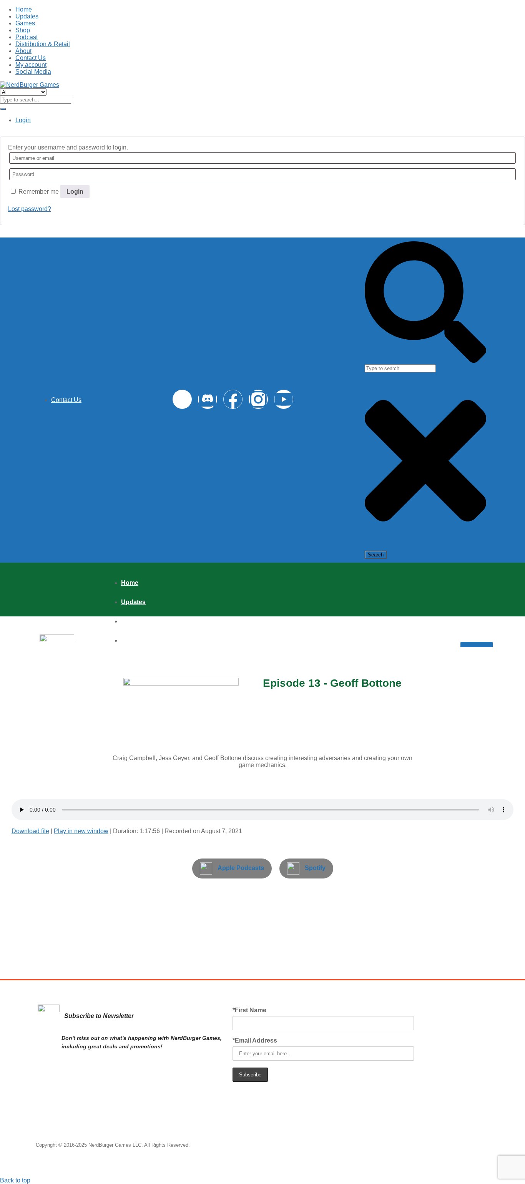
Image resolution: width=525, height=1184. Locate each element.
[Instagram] (258, 399)
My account (31, 64)
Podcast (26, 37)
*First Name (249, 1010)
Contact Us (30, 58)
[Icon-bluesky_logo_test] (182, 399)
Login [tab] (23, 120)
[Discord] (207, 399)
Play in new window (81, 831)
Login (74, 191)
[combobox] (400, 368)
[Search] (425, 360)
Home (23, 9)
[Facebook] (233, 399)
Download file (30, 831)
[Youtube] (283, 399)
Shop (22, 30)
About (23, 51)
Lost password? (29, 209)
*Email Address (255, 1040)
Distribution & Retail (42, 44)
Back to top (15, 1180)
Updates (26, 16)
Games (25, 23)
